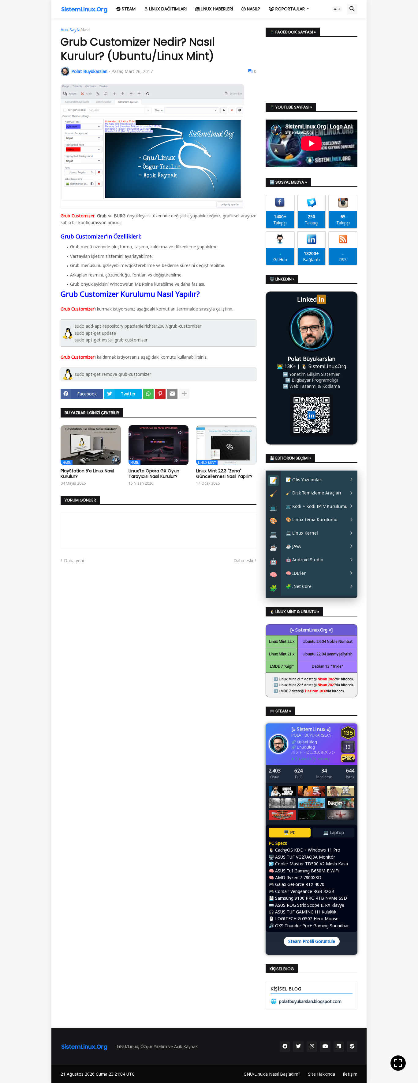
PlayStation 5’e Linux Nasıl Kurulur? (87, 473)
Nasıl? (253, 9)
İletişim (350, 1074)
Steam (128, 9)
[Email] (172, 394)
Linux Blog (306, 747)
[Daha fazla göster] (184, 394)
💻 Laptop (333, 832)
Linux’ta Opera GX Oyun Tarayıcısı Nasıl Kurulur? (154, 473)
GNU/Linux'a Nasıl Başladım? (272, 1074)
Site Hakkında (321, 1074)
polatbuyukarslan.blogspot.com (306, 1001)
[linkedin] (339, 1046)
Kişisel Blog (307, 742)
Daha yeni (74, 560)
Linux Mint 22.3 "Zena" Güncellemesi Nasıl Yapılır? (224, 473)
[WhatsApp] (148, 394)
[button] (337, 9)
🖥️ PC (290, 832)
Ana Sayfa (70, 30)
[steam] (352, 1046)
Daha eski (243, 560)
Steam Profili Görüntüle (311, 941)
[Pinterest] (160, 394)
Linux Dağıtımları (167, 9)
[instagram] (312, 1046)
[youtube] (325, 1046)
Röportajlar (289, 9)
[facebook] (285, 1046)
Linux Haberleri (216, 9)
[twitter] (298, 1046)
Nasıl (85, 30)
